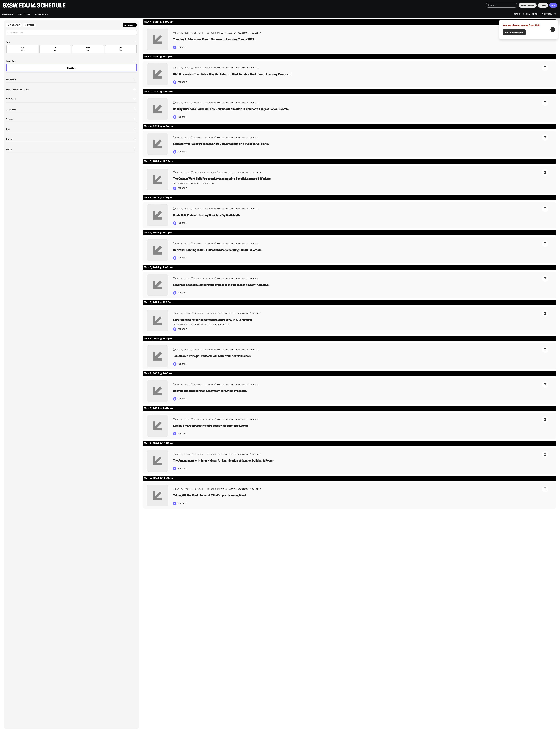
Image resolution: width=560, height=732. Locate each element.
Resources (41, 14)
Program (7, 14)
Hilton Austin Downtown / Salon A (240, 33)
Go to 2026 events (514, 32)
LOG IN (543, 5)
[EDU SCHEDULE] (34, 5)
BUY (553, 5)
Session (71, 67)
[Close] (552, 29)
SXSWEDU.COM (527, 5)
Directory (24, 14)
